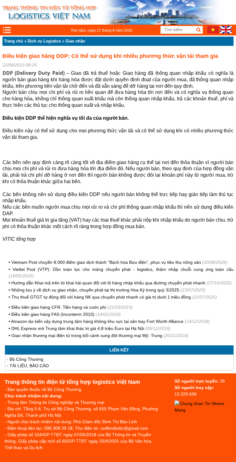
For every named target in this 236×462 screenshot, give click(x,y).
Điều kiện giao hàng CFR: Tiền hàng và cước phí (58, 307)
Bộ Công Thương (26, 359)
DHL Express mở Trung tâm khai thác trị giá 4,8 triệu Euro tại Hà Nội (77, 328)
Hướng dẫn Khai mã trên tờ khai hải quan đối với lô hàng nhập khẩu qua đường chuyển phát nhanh (108, 282)
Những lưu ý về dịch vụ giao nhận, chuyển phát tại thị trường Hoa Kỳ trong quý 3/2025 (95, 289)
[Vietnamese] (213, 32)
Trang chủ (13, 41)
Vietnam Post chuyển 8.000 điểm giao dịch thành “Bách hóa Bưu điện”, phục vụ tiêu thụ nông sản (106, 262)
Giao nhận (75, 41)
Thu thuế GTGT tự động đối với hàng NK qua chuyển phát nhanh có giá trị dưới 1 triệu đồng (101, 297)
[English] (226, 32)
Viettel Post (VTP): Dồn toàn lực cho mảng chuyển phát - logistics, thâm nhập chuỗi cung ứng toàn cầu (123, 269)
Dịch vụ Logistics (44, 41)
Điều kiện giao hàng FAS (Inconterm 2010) (52, 314)
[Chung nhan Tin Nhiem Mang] (205, 410)
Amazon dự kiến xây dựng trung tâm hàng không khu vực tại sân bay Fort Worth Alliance (97, 321)
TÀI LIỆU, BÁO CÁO (29, 365)
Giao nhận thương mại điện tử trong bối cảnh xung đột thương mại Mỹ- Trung (86, 335)
